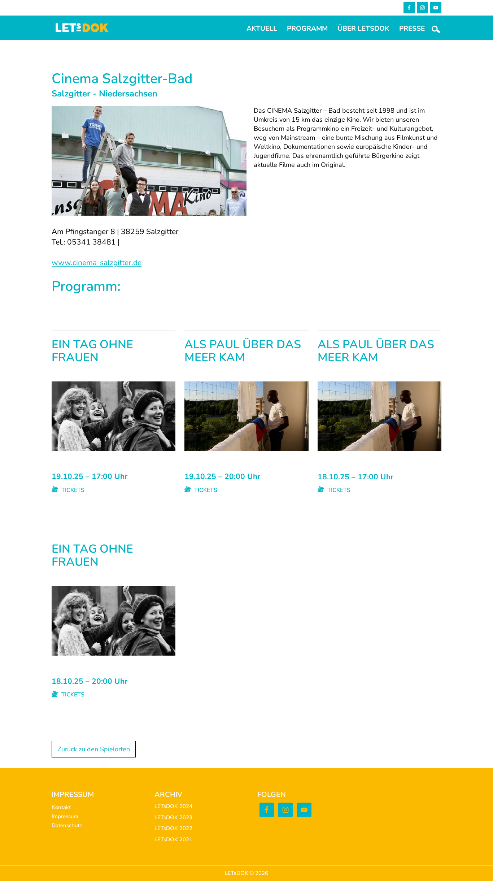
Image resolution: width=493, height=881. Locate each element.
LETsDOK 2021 (173, 839)
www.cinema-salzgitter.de (96, 263)
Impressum (65, 816)
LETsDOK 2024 (173, 806)
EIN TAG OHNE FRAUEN (92, 351)
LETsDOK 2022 (173, 828)
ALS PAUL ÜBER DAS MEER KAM (242, 351)
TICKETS (72, 490)
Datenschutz (67, 825)
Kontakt (61, 807)
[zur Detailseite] (113, 385)
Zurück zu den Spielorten (93, 749)
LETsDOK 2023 (173, 817)
